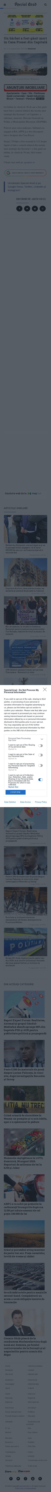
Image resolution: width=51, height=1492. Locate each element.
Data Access (25, 802)
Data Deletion (10, 802)
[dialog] (25, 746)
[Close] (45, 690)
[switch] (40, 745)
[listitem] (25, 739)
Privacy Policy (41, 802)
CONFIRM (15, 792)
